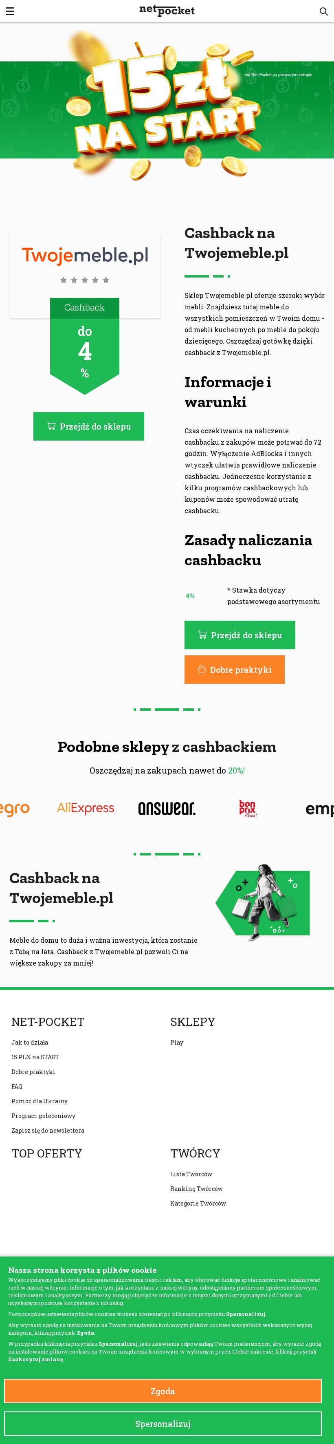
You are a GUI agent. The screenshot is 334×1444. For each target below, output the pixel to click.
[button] (324, 11)
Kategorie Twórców (198, 1203)
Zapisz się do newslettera (47, 1130)
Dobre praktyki (241, 669)
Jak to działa (29, 1042)
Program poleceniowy (43, 1116)
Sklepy (192, 1021)
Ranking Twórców (196, 1189)
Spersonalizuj (163, 1423)
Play (176, 1042)
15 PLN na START (35, 1057)
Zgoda (163, 1391)
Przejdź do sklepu (246, 635)
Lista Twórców (191, 1174)
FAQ (16, 1086)
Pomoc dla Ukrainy (39, 1101)
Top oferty (46, 1153)
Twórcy (195, 1153)
